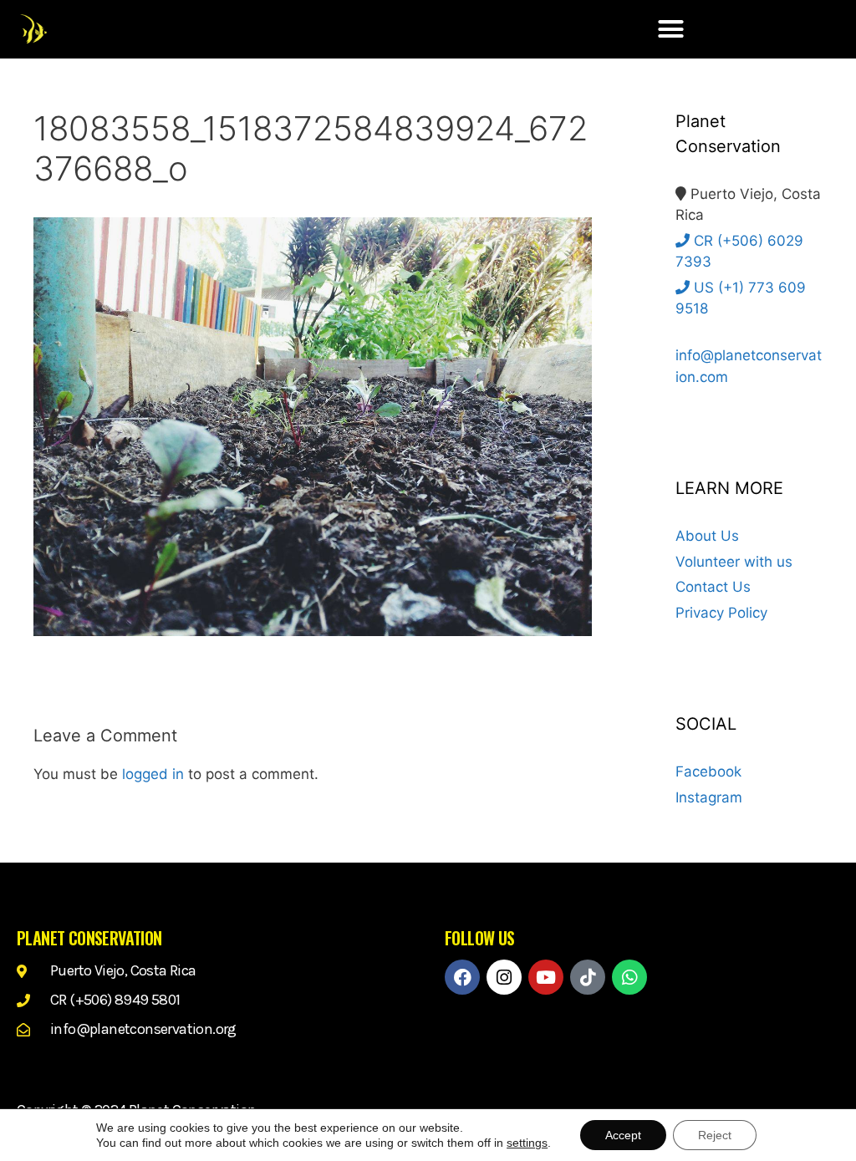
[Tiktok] (587, 977)
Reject (714, 1135)
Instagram (708, 797)
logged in (153, 774)
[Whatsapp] (629, 977)
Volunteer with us (733, 561)
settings (527, 1142)
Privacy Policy (721, 612)
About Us (707, 535)
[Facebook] (462, 977)
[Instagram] (504, 977)
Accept (623, 1135)
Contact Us (713, 586)
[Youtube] (545, 977)
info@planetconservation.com (748, 366)
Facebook (708, 771)
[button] (671, 29)
